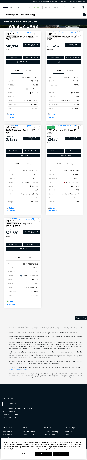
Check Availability (14, 57)
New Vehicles (7, 432)
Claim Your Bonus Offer (31, 57)
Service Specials (28, 435)
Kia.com (67, 438)
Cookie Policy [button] (8, 449)
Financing (48, 427)
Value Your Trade (24, 62)
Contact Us (11, 404)
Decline (43, 454)
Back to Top (81, 318)
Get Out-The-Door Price (33, 45)
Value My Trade (49, 435)
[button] (12, 33)
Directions (67, 435)
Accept (61, 454)
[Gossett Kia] (8, 7)
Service (26, 427)
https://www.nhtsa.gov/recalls (18, 369)
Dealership (69, 427)
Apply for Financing (51, 432)
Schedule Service (29, 432)
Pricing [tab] (28, 70)
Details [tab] (17, 70)
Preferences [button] (51, 449)
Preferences (26, 454)
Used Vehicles (7, 435)
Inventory (7, 427)
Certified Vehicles (8, 438)
